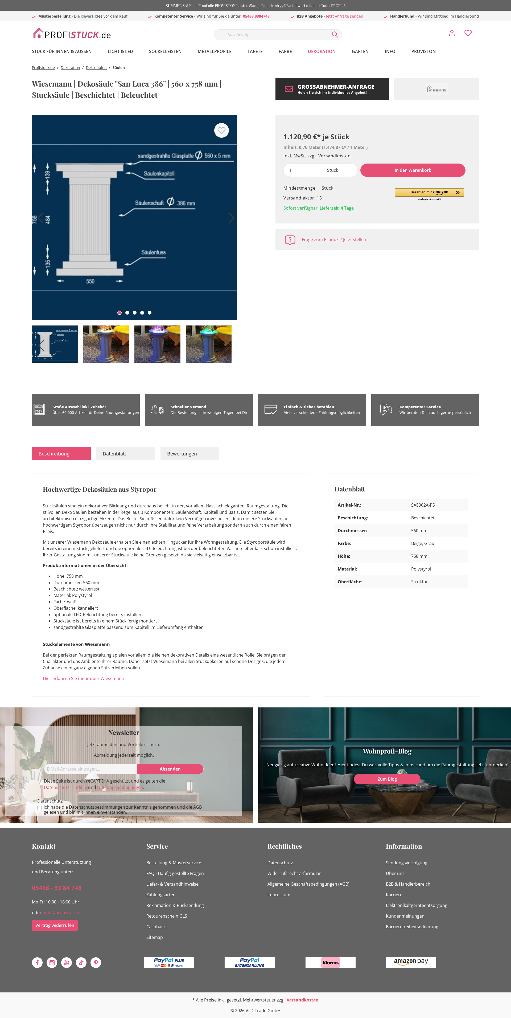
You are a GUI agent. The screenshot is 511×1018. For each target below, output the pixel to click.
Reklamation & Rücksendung (175, 905)
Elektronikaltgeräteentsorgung (416, 905)
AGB (197, 807)
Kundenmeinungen (405, 916)
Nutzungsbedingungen (120, 787)
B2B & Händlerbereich (408, 884)
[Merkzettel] (468, 34)
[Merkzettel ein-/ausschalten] (221, 130)
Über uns (395, 873)
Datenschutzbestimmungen (97, 807)
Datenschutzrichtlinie (65, 787)
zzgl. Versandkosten (329, 156)
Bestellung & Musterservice (173, 863)
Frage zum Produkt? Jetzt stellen (334, 239)
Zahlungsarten (161, 895)
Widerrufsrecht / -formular (294, 873)
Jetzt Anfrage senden (344, 16)
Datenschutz (280, 863)
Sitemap (154, 937)
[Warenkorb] (481, 29)
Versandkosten (303, 1000)
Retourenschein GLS (166, 916)
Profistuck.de (43, 67)
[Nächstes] (230, 219)
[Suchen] (335, 34)
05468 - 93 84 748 (57, 887)
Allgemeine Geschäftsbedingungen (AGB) (308, 884)
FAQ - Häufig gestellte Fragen (175, 873)
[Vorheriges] (39, 219)
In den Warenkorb (413, 170)
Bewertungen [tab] (182, 453)
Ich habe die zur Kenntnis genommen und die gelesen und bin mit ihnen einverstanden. (123, 810)
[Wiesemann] (436, 89)
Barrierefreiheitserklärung (412, 927)
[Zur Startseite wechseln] (72, 33)
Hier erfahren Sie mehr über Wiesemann (83, 678)
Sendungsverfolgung (406, 863)
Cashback (156, 927)
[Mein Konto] (452, 34)
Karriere (394, 895)
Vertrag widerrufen (54, 925)
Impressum (278, 895)
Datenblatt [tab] (114, 453)
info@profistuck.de (63, 912)
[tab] (61, 453)
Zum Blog (387, 779)
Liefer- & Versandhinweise (172, 884)
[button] (429, 194)
